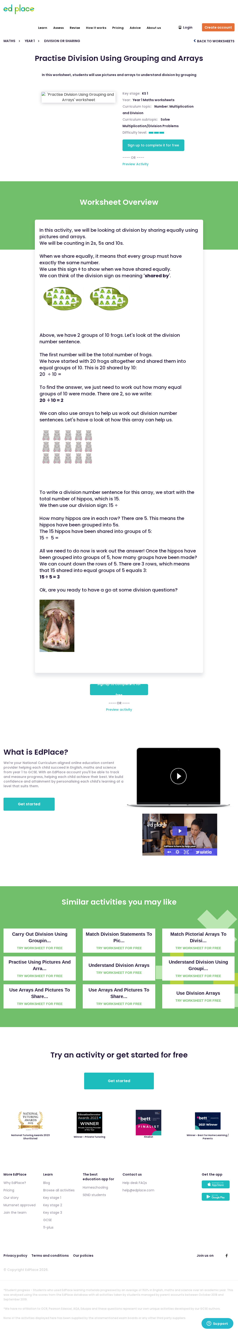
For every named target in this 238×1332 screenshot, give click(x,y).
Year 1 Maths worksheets (154, 100)
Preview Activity (135, 164)
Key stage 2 (52, 1205)
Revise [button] (75, 28)
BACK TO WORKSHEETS (215, 41)
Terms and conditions (50, 1255)
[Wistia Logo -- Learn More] (204, 852)
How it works (96, 28)
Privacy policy (15, 1255)
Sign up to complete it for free (153, 145)
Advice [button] (135, 28)
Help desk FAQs (134, 1182)
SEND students (94, 1195)
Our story (11, 1197)
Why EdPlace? (14, 1182)
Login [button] (187, 27)
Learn (42, 28)
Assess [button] (58, 28)
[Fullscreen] (186, 852)
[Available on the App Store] (218, 1186)
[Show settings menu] (177, 852)
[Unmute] (168, 852)
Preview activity (119, 709)
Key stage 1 (52, 1197)
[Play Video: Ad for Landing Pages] (179, 831)
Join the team (14, 1212)
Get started (29, 804)
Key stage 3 (52, 1212)
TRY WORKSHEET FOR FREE (40, 948)
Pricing (118, 28)
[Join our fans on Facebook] (226, 1255)
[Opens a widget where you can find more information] (217, 1324)
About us (154, 28)
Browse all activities (59, 1190)
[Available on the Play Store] (218, 1199)
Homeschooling (95, 1187)
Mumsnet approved (19, 1205)
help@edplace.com (138, 1190)
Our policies (83, 1255)
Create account (218, 27)
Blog (46, 1182)
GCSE (47, 1220)
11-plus (48, 1227)
